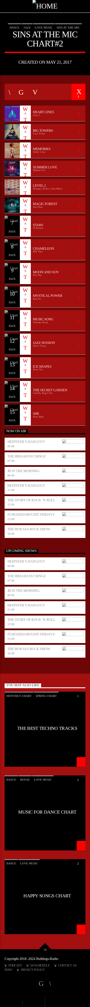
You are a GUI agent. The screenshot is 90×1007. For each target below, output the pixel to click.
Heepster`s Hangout (26, 442)
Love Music (44, 27)
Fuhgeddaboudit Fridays (30, 514)
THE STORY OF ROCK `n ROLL (31, 500)
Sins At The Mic (68, 27)
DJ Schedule (40, 965)
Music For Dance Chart (47, 812)
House (25, 779)
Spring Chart (46, 696)
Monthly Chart (19, 696)
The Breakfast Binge (26, 456)
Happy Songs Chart (47, 895)
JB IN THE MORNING (23, 471)
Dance (14, 27)
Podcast (15, 965)
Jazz (27, 27)
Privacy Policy (33, 969)
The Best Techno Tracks (47, 728)
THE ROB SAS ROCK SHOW (28, 529)
